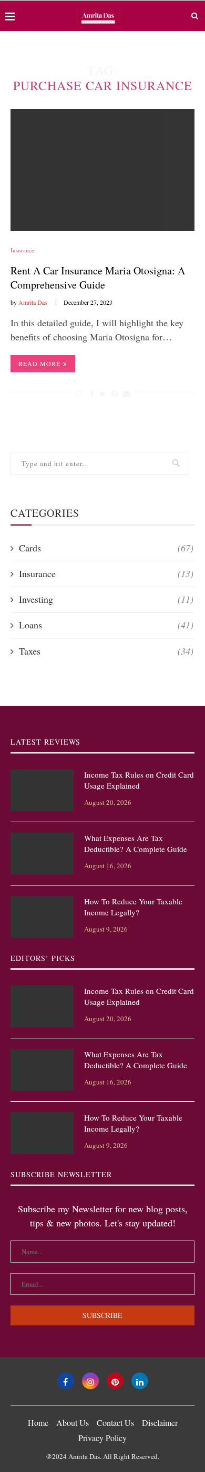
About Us (72, 1422)
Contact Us (115, 1422)
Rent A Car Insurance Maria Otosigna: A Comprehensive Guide (98, 277)
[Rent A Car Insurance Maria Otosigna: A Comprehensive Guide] (102, 170)
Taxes (106, 651)
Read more (39, 363)
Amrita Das (32, 302)
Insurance (22, 250)
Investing (106, 599)
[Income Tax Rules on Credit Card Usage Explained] (42, 790)
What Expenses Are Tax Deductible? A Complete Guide (135, 843)
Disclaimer (160, 1422)
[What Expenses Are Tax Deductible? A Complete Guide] (42, 854)
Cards (106, 547)
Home (38, 1422)
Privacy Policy (102, 1437)
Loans (106, 624)
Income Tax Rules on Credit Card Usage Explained (139, 780)
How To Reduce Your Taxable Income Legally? (133, 906)
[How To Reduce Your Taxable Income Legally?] (42, 917)
